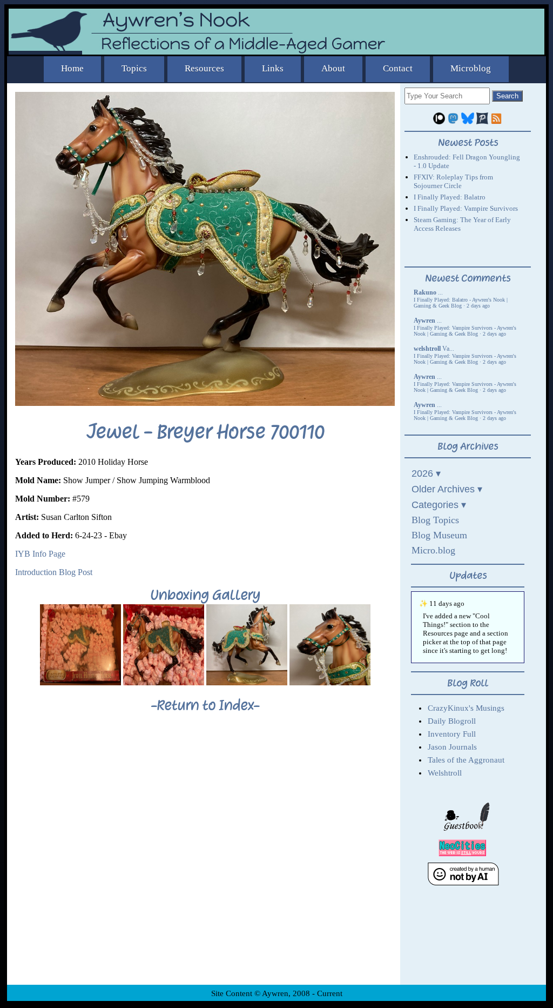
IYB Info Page (40, 553)
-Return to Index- (205, 705)
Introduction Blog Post (53, 572)
